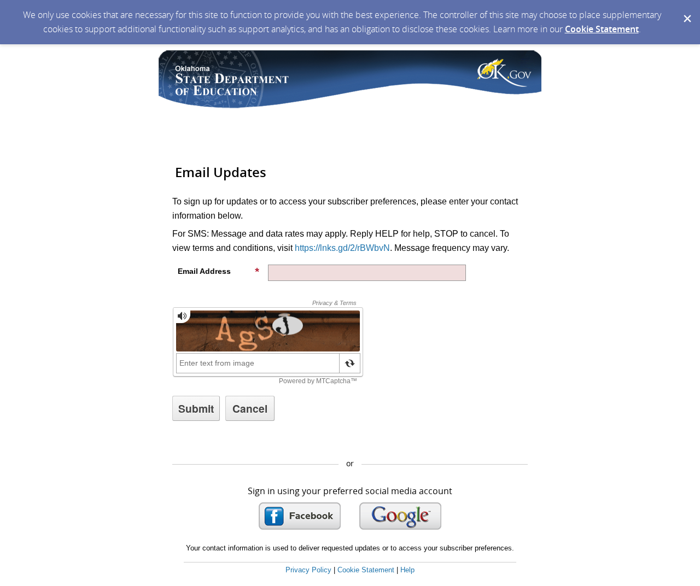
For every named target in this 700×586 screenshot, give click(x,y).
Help (407, 570)
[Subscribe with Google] (400, 516)
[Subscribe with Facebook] (300, 516)
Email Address (204, 271)
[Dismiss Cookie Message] (686, 10)
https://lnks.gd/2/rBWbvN (342, 248)
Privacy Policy (308, 570)
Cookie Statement (602, 29)
